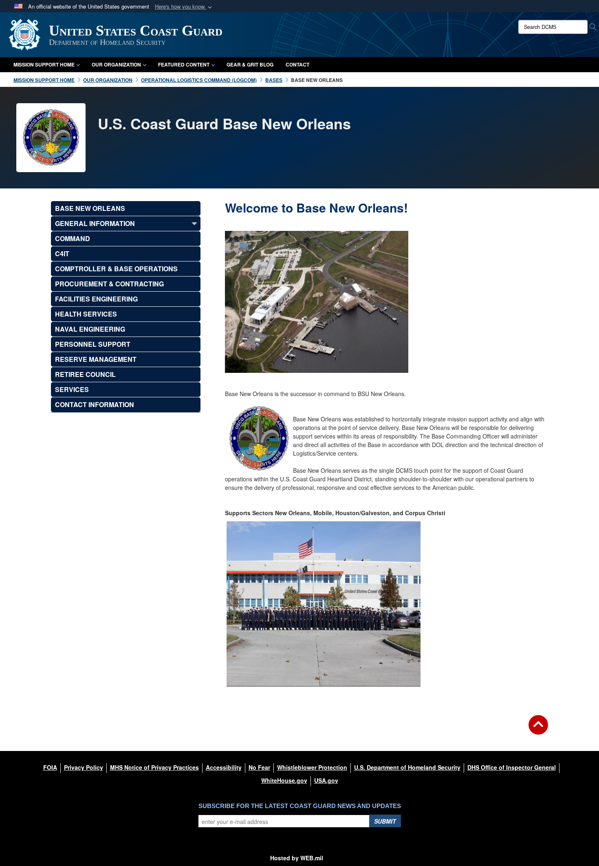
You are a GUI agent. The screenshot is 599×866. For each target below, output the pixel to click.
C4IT (62, 253)
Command (72, 238)
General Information (95, 223)
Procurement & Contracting (109, 283)
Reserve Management (96, 359)
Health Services (86, 314)
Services (72, 389)
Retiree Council (85, 374)
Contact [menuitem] (297, 64)
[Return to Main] (538, 730)
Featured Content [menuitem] (183, 64)
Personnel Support (92, 344)
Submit (385, 821)
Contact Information (94, 404)
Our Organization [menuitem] (116, 64)
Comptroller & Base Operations (116, 268)
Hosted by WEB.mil (296, 858)
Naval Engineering (90, 329)
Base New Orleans (90, 208)
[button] (184, 6)
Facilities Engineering (96, 298)
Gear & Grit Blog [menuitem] (250, 64)
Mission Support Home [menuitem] (44, 64)
